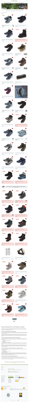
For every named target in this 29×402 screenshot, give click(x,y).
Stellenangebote (9, 379)
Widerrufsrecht (2, 379)
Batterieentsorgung (3, 380)
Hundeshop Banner (10, 381)
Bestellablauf (2, 369)
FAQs (1, 368)
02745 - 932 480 (11, 368)
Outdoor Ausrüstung (4, 12)
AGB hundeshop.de (3, 378)
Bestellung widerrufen (11, 377)
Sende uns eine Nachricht (13, 371)
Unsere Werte (9, 378)
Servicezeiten (9, 382)
